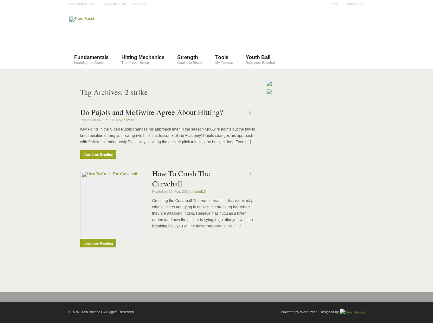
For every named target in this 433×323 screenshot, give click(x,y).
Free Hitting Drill (114, 4)
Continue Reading (98, 154)
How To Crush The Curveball (181, 178)
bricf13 (129, 120)
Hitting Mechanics (143, 59)
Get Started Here (82, 4)
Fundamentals (91, 59)
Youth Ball (260, 59)
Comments (354, 4)
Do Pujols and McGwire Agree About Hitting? (151, 112)
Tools (224, 59)
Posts (333, 4)
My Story (139, 4)
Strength (190, 59)
